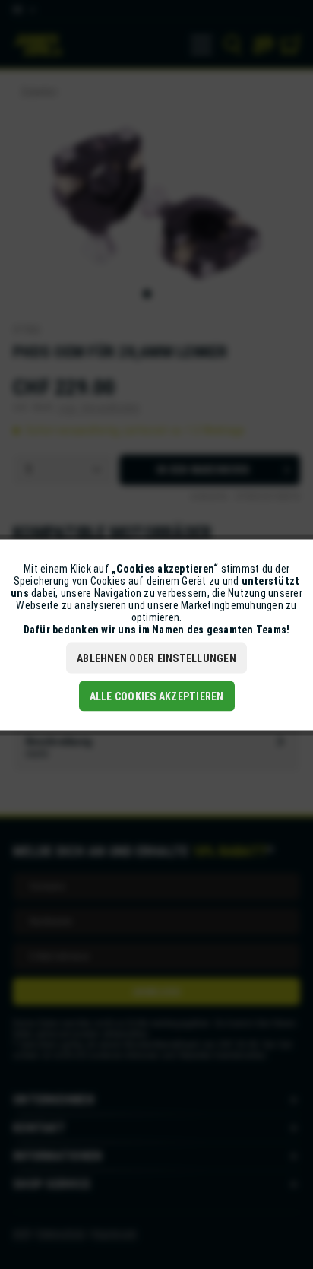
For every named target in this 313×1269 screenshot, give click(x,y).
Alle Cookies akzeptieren (157, 696)
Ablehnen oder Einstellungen (156, 658)
